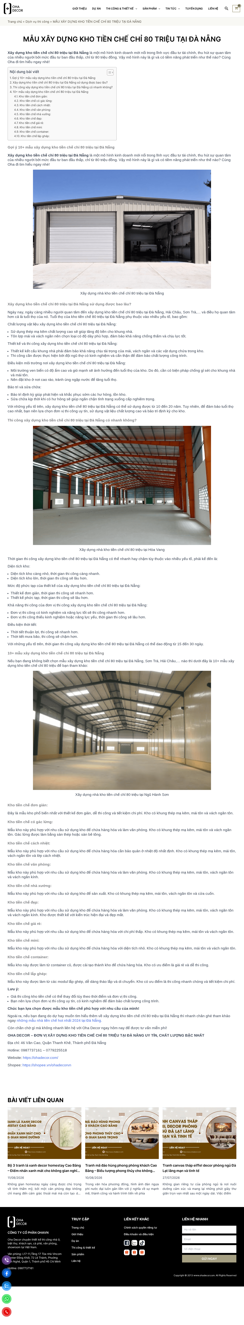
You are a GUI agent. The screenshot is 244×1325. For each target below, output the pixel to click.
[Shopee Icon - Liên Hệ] (127, 1252)
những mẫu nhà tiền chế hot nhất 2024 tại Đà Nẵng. (59, 1020)
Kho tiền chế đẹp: (31, 118)
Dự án (75, 1240)
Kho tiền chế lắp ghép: (35, 136)
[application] (135, 8)
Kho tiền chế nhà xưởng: (35, 114)
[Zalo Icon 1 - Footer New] (134, 1243)
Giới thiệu (77, 1234)
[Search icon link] (227, 8)
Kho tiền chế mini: (31, 127)
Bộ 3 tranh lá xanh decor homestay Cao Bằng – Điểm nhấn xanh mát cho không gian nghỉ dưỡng (44, 1170)
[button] (108, 72)
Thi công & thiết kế (83, 1247)
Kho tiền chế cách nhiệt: (35, 105)
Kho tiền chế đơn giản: (33, 96)
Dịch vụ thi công (37, 21)
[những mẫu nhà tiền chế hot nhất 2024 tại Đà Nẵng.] (16, 1020)
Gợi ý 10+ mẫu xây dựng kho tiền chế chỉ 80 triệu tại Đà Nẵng (53, 78)
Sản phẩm (77, 1254)
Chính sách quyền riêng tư (140, 1227)
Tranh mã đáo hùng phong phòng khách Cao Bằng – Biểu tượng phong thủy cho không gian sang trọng (121, 1170)
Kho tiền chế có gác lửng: (36, 100)
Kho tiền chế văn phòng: (35, 109)
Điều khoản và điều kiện (139, 1234)
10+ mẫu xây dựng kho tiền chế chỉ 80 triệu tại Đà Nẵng (50, 92)
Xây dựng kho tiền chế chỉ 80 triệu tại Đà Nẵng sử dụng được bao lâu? (60, 82)
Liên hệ (75, 1260)
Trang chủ (15, 21)
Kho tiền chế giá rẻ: (31, 122)
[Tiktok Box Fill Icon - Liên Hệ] (142, 1243)
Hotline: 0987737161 (21, 1268)
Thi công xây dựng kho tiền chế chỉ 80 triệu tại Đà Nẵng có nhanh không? (63, 87)
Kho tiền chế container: (34, 131)
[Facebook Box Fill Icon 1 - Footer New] (127, 1243)
